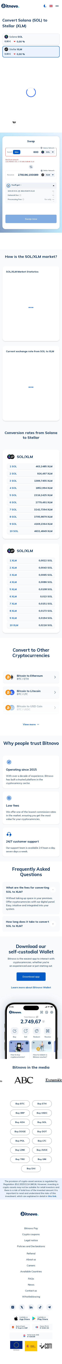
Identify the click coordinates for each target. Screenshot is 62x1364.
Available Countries (31, 1271)
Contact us (31, 1290)
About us (31, 1259)
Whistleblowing (31, 1296)
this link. (52, 1196)
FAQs (31, 1278)
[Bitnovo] (10, 6)
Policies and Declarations (31, 1246)
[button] (51, 6)
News (31, 1284)
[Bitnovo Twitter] (22, 1307)
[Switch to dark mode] (45, 6)
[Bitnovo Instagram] (13, 1307)
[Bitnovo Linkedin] (31, 1307)
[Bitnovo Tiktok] (40, 1307)
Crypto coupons (31, 1234)
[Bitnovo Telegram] (49, 1307)
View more (29, 724)
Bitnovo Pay (31, 1228)
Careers (31, 1265)
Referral (31, 1253)
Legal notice (31, 1240)
